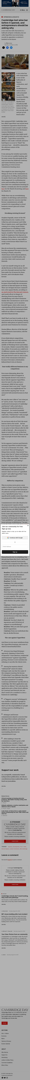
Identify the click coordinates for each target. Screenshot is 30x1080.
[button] (15, 540)
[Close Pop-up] (28, 525)
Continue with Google (16, 537)
